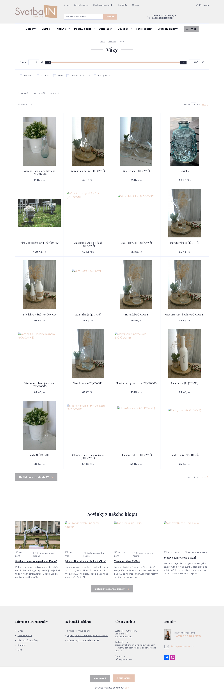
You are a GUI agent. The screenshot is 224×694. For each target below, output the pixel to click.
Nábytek (62, 28)
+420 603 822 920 (162, 18)
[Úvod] (36, 11)
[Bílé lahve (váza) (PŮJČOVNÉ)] (39, 285)
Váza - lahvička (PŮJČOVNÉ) (136, 242)
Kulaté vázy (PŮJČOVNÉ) (136, 171)
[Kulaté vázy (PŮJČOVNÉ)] (136, 141)
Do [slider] (183, 62)
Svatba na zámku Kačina (43, 554)
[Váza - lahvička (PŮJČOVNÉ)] (136, 213)
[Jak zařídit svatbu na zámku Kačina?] (87, 535)
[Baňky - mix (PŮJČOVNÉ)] (185, 425)
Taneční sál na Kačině (127, 561)
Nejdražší (54, 93)
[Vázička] (185, 141)
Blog (20, 649)
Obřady (30, 28)
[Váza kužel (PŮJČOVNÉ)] (136, 285)
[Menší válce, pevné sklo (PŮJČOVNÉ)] (136, 353)
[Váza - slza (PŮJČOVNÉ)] (88, 285)
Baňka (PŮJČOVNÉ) (39, 455)
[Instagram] (173, 657)
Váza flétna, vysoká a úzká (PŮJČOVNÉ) (88, 244)
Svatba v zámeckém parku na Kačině (36, 561)
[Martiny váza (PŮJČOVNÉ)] (185, 213)
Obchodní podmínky (103, 5)
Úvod (102, 41)
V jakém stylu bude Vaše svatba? (83, 640)
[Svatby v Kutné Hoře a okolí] (186, 535)
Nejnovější (23, 93)
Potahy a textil (83, 28)
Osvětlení (123, 28)
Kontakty (122, 5)
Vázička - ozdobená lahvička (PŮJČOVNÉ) (39, 172)
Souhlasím (124, 678)
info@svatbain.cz (182, 646)
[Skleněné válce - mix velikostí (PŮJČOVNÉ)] (88, 425)
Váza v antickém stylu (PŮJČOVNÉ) (39, 242)
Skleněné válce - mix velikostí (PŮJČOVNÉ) (87, 456)
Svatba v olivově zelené (79, 631)
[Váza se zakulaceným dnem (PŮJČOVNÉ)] (39, 353)
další (204, 105)
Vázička (184, 171)
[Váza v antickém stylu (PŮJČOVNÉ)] (39, 213)
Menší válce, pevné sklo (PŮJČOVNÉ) (136, 383)
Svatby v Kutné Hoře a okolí (180, 557)
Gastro (45, 28)
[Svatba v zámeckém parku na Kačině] (37, 535)
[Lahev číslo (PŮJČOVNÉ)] (185, 353)
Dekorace (105, 28)
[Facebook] (167, 657)
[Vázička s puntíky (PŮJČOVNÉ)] (88, 141)
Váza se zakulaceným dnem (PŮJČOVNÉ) (39, 385)
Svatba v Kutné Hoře (197, 552)
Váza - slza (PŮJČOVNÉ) (88, 314)
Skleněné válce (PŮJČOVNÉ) (136, 455)
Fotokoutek (143, 28)
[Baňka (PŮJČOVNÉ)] (39, 425)
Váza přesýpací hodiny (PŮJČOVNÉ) (184, 314)
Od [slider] (48, 62)
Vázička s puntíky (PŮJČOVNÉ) (88, 171)
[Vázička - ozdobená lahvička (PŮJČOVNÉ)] (39, 141)
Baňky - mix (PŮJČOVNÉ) (185, 455)
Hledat (110, 16)
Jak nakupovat (81, 5)
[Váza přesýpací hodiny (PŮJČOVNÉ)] (185, 285)
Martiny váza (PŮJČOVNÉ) (184, 242)
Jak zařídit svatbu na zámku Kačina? (85, 561)
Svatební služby (167, 28)
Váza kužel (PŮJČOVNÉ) (136, 314)
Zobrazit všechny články (109, 588)
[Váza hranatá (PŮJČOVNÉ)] (88, 353)
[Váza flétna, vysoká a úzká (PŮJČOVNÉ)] (88, 213)
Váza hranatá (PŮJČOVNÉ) (87, 383)
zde (127, 687)
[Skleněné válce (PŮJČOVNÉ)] (136, 425)
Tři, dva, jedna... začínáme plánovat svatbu (87, 635)
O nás (66, 5)
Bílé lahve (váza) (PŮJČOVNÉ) (39, 314)
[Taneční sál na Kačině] (136, 535)
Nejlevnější (39, 93)
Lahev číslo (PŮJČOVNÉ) (184, 383)
